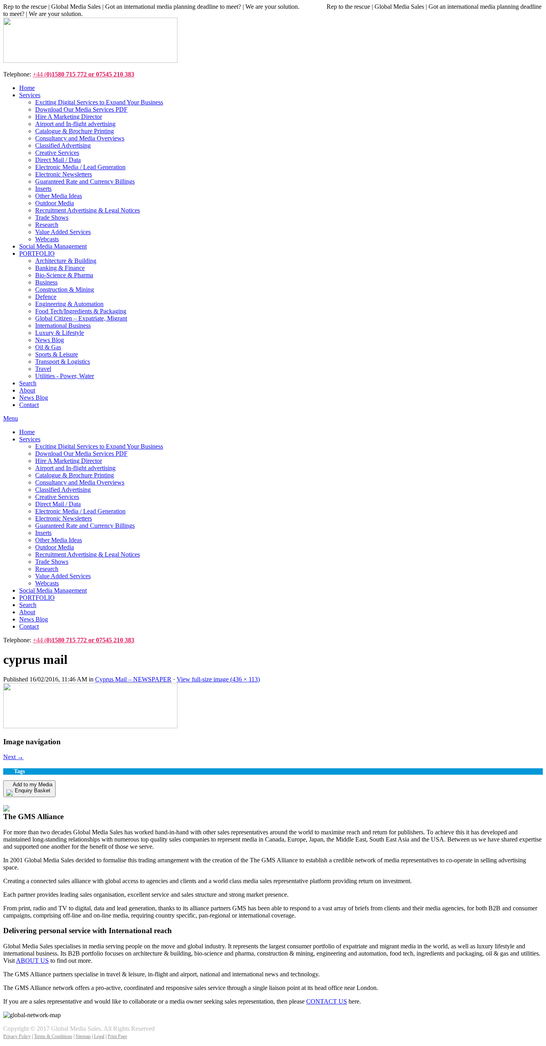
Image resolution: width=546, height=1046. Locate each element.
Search (27, 604)
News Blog (49, 340)
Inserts (43, 532)
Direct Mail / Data (58, 504)
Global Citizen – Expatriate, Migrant (81, 318)
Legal (99, 1036)
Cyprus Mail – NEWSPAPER (133, 679)
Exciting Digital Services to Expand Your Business (99, 446)
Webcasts (47, 583)
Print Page (117, 1036)
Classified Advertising (63, 489)
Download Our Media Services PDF (81, 453)
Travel (43, 368)
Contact (29, 626)
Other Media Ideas (58, 540)
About (27, 612)
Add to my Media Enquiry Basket (32, 787)
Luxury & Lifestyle (59, 332)
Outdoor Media (54, 547)
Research (46, 568)
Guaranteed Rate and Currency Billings (85, 525)
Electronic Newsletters (63, 518)
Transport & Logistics (62, 361)
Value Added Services (63, 576)
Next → (13, 756)
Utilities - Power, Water (64, 376)
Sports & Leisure (56, 354)
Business (46, 282)
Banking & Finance (60, 268)
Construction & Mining (64, 289)
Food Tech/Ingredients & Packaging (80, 311)
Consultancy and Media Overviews (79, 482)
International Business (63, 325)
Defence (45, 296)
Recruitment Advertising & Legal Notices (87, 554)
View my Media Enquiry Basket (50, 800)
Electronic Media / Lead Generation (80, 511)
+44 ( (83, 74)
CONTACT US (326, 1001)
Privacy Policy (17, 1036)
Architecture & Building (65, 260)
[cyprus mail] (90, 726)
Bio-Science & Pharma (64, 275)
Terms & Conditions (53, 1036)
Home (27, 432)
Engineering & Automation (69, 304)
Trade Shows (51, 561)
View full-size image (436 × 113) (218, 679)
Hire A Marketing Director (68, 460)
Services (29, 439)
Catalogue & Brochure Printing (74, 475)
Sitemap (83, 1036)
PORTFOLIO (37, 597)
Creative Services (57, 496)
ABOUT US (32, 960)
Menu (10, 418)
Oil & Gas (48, 347)
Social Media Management (53, 590)
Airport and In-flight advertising (75, 468)
